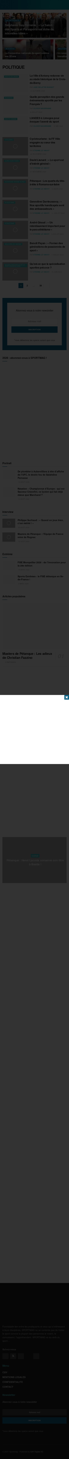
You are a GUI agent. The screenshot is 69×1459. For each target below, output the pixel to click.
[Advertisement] (34, 729)
